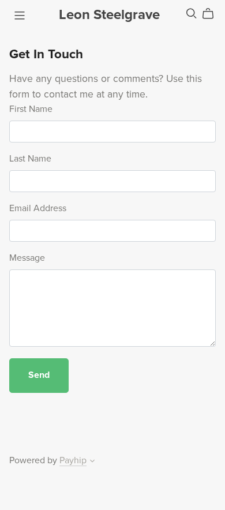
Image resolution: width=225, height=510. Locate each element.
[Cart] (213, 14)
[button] (92, 462)
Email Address (37, 208)
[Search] (191, 13)
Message (27, 258)
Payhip (73, 460)
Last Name (30, 158)
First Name (30, 109)
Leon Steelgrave (109, 14)
